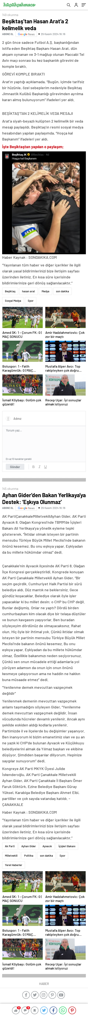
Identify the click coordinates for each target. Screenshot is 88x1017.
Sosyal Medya (13, 300)
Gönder (15, 467)
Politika (28, 855)
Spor (31, 300)
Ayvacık (47, 846)
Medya (45, 291)
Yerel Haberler (13, 865)
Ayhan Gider (28, 846)
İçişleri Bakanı (67, 846)
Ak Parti (10, 846)
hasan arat (28, 291)
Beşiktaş (10, 291)
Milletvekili (11, 855)
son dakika (62, 291)
